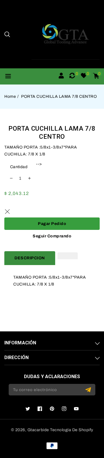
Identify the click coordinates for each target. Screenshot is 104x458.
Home (10, 96)
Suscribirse (88, 390)
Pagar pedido (52, 224)
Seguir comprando (52, 236)
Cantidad (18, 167)
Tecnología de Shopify (71, 430)
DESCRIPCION (29, 258)
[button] (7, 34)
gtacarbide (38, 430)
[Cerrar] (7, 212)
